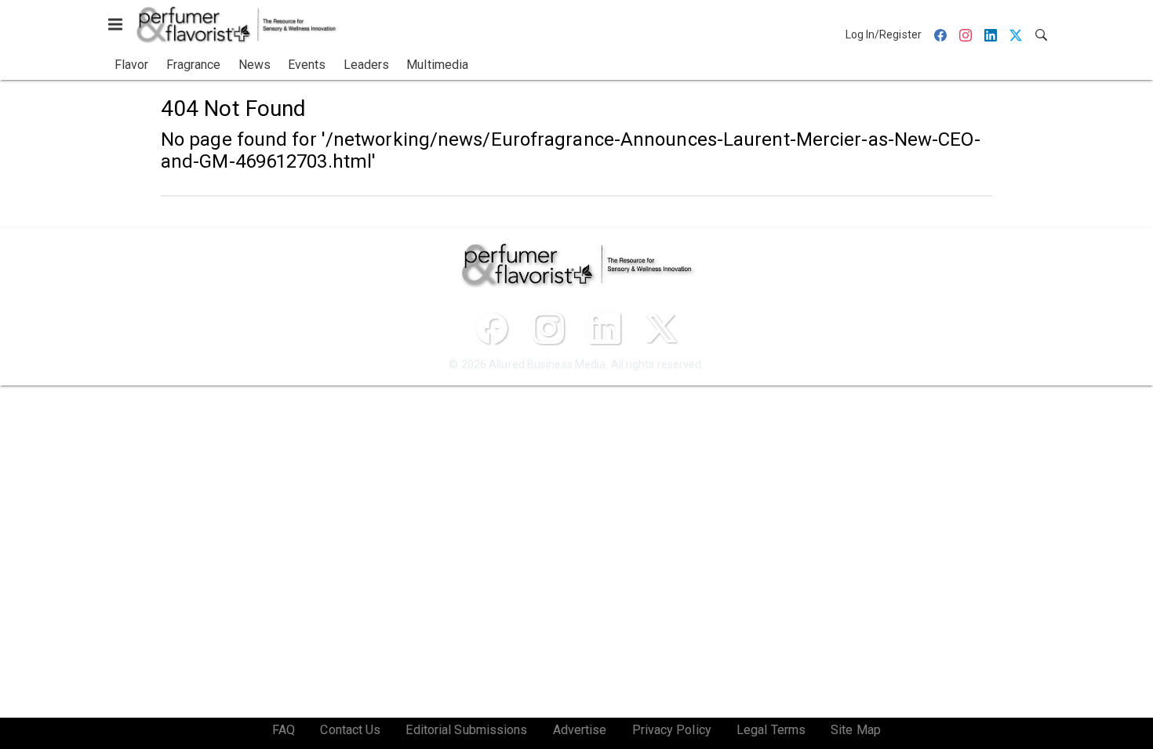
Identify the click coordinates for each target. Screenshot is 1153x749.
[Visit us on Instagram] (548, 328)
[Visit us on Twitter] (661, 328)
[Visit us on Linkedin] (604, 328)
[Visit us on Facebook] (491, 328)
